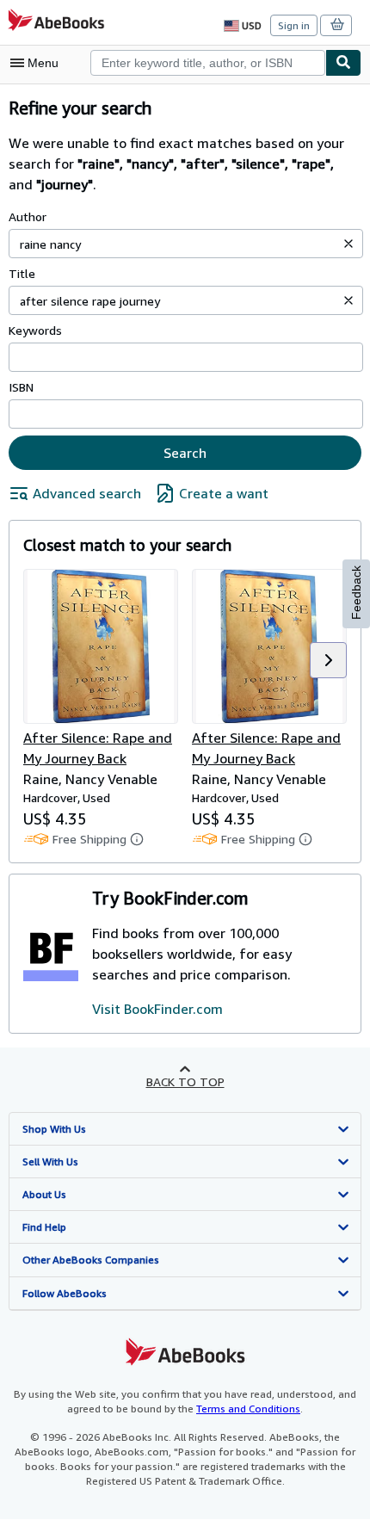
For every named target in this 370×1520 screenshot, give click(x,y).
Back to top (185, 1081)
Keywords (35, 330)
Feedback (356, 592)
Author (27, 216)
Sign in (294, 25)
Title (22, 273)
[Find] (343, 63)
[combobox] (207, 63)
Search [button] (185, 452)
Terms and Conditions (248, 1408)
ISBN (21, 387)
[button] (348, 243)
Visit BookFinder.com (157, 1008)
